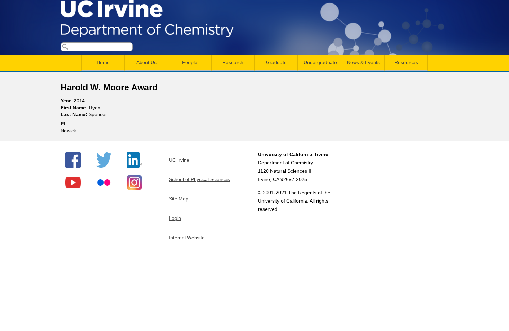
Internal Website (187, 237)
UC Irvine (179, 160)
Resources (406, 62)
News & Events (363, 62)
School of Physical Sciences (199, 179)
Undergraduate (320, 62)
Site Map (178, 199)
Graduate (276, 62)
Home (103, 62)
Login (175, 218)
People (189, 62)
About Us (146, 62)
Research (232, 62)
